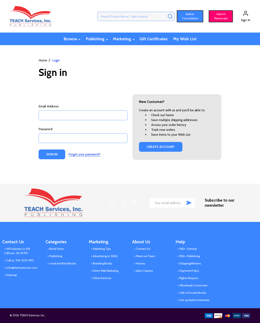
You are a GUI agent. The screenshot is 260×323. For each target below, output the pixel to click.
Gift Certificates (154, 38)
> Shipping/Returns (189, 263)
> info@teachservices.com (20, 268)
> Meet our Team (144, 256)
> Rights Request (188, 278)
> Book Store (56, 249)
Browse (70, 38)
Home (43, 60)
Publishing (95, 38)
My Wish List (184, 38)
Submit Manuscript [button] (219, 16)
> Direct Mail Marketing (104, 271)
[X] (112, 202)
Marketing (122, 38)
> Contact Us (142, 249)
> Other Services (101, 278)
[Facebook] (123, 202)
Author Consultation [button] (190, 16)
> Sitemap (10, 275)
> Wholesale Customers (193, 285)
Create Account (161, 147)
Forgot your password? (84, 154)
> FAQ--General (187, 249)
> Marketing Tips (101, 249)
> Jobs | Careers (143, 271)
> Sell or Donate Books (192, 293)
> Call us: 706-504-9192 (19, 260)
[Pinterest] (134, 202)
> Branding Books (101, 263)
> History (139, 263)
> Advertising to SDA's (104, 256)
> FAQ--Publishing (189, 256)
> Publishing (55, 256)
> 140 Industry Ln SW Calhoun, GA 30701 (17, 251)
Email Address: (49, 106)
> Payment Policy (188, 271)
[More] (79, 39)
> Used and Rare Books (62, 263)
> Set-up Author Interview (193, 300)
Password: (46, 129)
